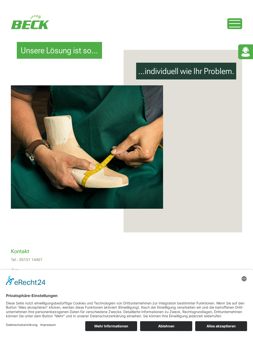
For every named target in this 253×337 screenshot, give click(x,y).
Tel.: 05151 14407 (26, 259)
